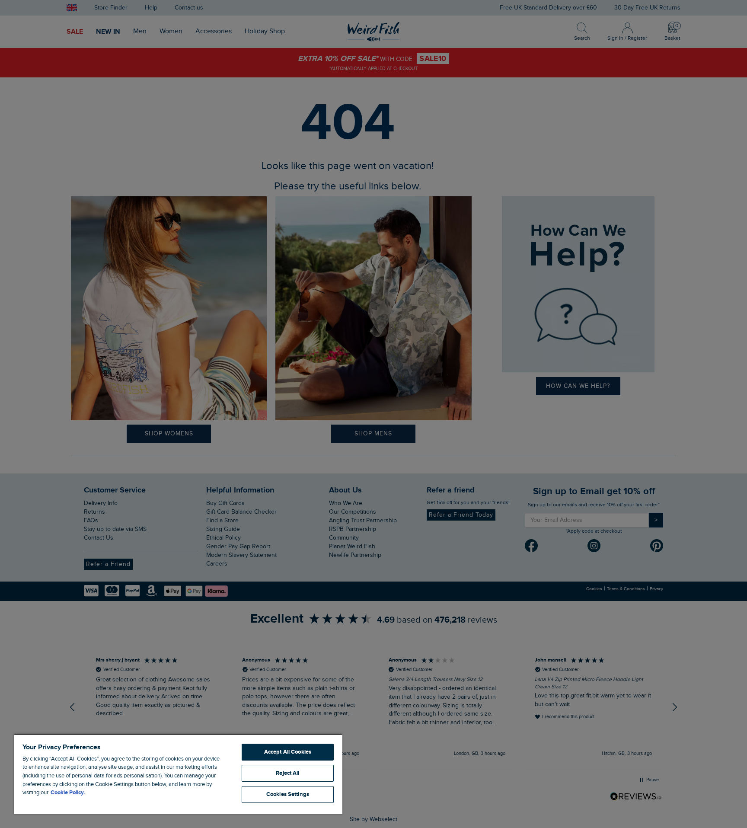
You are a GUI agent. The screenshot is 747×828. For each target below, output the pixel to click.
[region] (178, 774)
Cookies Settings (287, 794)
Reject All (287, 773)
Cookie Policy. (68, 792)
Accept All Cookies (287, 751)
